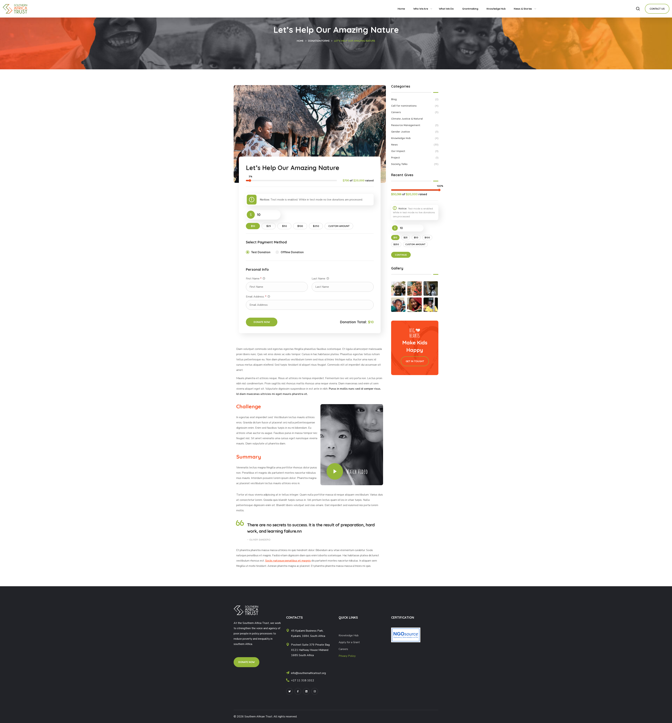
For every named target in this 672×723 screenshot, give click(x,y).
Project (414, 157)
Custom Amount (338, 226)
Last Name (319, 279)
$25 (268, 226)
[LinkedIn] (306, 691)
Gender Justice (414, 131)
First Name (253, 279)
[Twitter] (289, 691)
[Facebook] (298, 691)
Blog (414, 99)
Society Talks (414, 164)
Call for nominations (414, 105)
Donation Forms (319, 40)
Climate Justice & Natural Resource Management (414, 122)
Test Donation (260, 252)
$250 (316, 226)
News (414, 144)
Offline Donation (292, 252)
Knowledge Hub (414, 138)
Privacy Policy (347, 656)
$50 (284, 226)
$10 (253, 226)
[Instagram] (314, 691)
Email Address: (256, 297)
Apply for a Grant (349, 642)
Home (300, 40)
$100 (300, 226)
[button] (638, 9)
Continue (401, 254)
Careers (414, 112)
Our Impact (414, 151)
